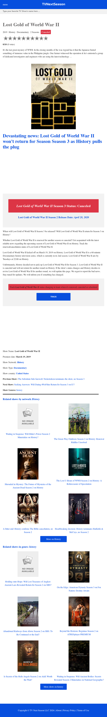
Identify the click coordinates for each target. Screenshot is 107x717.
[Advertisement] (53, 172)
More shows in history (53, 686)
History (20, 362)
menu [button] (5, 4)
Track (53, 297)
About (58, 710)
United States (22, 373)
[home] (53, 4)
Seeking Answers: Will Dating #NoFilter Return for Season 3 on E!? (44, 384)
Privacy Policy (69, 710)
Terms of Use (83, 710)
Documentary (20, 367)
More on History (53, 539)
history (19, 390)
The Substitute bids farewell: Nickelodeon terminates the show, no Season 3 (51, 378)
